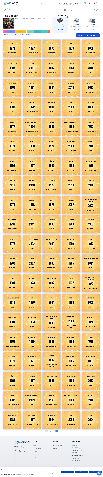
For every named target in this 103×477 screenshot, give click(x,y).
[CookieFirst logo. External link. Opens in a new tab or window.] (1, 469)
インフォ (51, 3)
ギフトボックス (37, 454)
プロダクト (43, 3)
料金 (34, 445)
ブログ (59, 3)
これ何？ (32, 34)
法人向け (65, 3)
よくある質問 (37, 448)
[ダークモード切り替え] (89, 3)
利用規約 (55, 448)
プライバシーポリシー (59, 445)
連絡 (71, 3)
